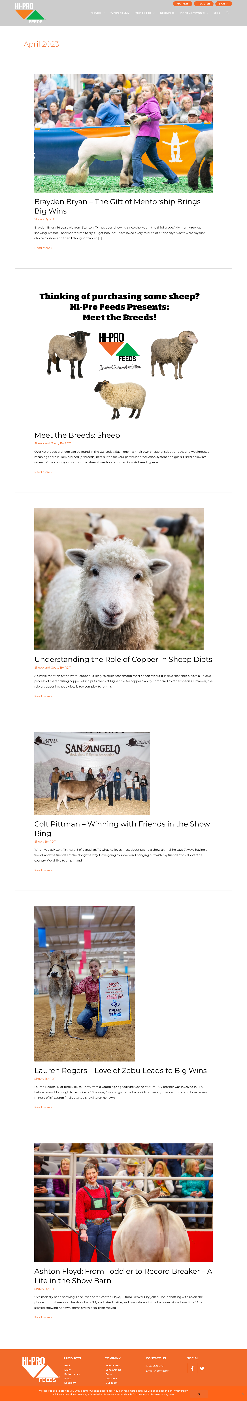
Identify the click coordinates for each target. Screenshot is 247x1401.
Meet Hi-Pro (113, 1365)
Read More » (43, 247)
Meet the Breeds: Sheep (77, 435)
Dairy (67, 1370)
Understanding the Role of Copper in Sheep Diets (123, 659)
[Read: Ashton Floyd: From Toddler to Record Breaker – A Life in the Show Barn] (123, 1202)
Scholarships (113, 1370)
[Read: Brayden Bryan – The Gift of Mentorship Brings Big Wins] (123, 133)
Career (109, 1374)
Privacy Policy (180, 1390)
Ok (199, 1394)
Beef (67, 1365)
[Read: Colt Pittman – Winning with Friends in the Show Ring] (92, 773)
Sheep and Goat (46, 443)
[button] (97, 12)
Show (38, 219)
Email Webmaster (157, 1370)
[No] (242, 1393)
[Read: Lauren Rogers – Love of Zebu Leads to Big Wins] (84, 983)
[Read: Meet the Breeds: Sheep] (119, 355)
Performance (72, 1374)
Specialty (70, 1383)
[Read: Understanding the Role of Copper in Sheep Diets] (119, 579)
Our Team (112, 1383)
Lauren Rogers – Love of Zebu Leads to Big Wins (120, 1070)
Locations (112, 1378)
